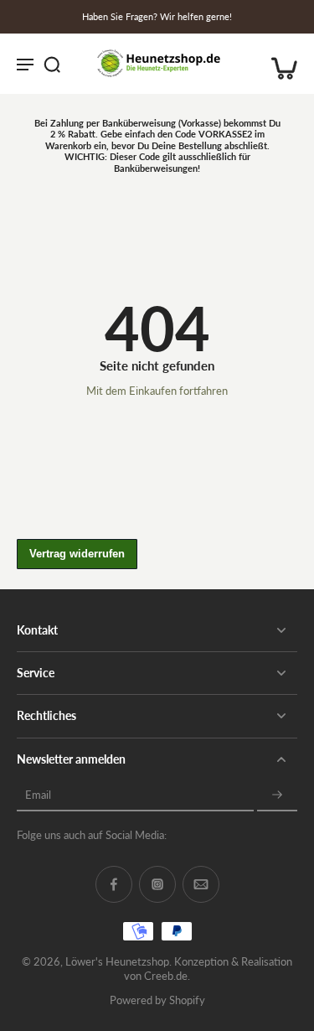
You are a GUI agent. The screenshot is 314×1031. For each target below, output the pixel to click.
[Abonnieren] (277, 795)
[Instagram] (157, 884)
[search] (51, 63)
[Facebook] (113, 884)
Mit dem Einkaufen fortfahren (157, 391)
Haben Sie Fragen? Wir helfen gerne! (157, 16)
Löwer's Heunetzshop (117, 962)
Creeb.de (166, 976)
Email (38, 795)
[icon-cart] (278, 63)
